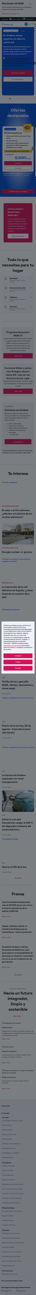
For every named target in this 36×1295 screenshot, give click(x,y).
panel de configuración (13, 645)
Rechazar (18, 668)
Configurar (18, 656)
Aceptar (18, 662)
